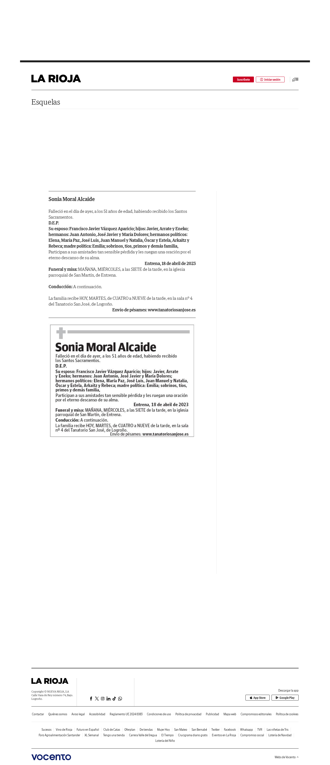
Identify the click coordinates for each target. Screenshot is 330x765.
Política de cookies (287, 714)
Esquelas (45, 102)
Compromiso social (252, 735)
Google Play (287, 698)
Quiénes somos (57, 714)
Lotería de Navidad (280, 735)
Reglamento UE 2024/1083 (126, 714)
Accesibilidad (97, 714)
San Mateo (180, 729)
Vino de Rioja (64, 729)
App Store (259, 698)
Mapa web (229, 714)
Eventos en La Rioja (224, 735)
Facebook (230, 729)
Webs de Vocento (285, 757)
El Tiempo (167, 735)
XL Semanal (92, 735)
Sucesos (46, 729)
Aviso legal (78, 714)
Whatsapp (246, 729)
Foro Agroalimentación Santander (59, 735)
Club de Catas (111, 729)
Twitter (215, 729)
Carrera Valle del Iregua (143, 735)
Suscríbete (243, 79)
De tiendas (146, 729)
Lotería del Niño (165, 741)
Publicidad (212, 714)
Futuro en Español (88, 729)
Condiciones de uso (159, 714)
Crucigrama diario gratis (193, 735)
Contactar (38, 714)
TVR (259, 729)
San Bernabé (199, 729)
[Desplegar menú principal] (295, 79)
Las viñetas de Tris (277, 729)
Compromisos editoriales (256, 714)
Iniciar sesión (272, 79)
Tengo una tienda (114, 735)
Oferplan (129, 729)
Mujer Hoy (163, 729)
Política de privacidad (188, 714)
